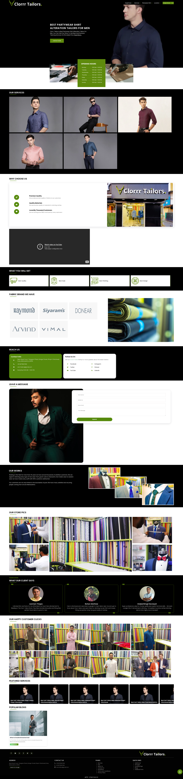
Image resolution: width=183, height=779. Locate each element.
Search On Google (14, 767)
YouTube (73, 370)
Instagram (98, 364)
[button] (57, 41)
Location (156, 3)
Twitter (72, 367)
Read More (14, 744)
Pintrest (97, 367)
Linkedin (97, 370)
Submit (94, 419)
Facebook (73, 364)
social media (74, 359)
